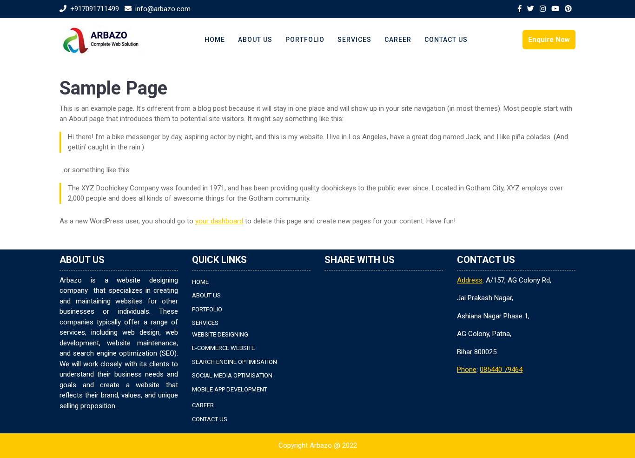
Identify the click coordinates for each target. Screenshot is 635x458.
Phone (466, 369)
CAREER (397, 39)
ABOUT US (255, 39)
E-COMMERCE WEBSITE (223, 347)
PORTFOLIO (304, 39)
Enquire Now (549, 39)
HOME (215, 39)
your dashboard (219, 221)
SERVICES (354, 39)
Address (470, 280)
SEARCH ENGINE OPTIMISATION (234, 361)
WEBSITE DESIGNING (220, 334)
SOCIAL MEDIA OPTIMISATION (232, 375)
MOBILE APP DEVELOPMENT (229, 389)
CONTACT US (446, 39)
